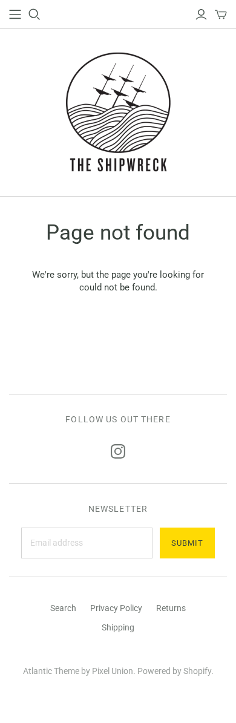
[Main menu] (15, 14)
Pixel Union (112, 671)
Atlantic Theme (51, 671)
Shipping (118, 627)
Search (63, 608)
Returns (171, 608)
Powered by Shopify (174, 671)
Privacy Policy (116, 608)
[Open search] (34, 14)
